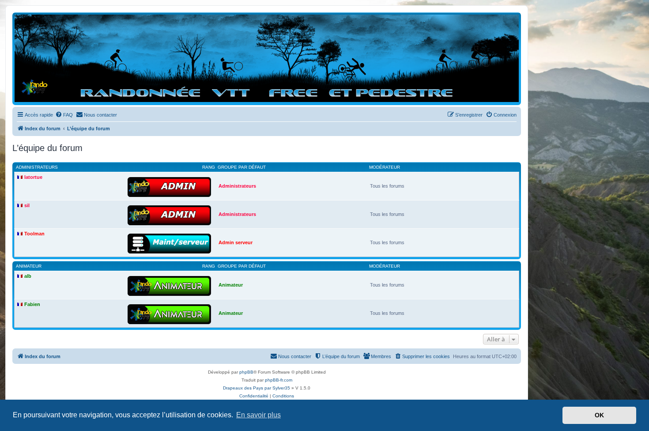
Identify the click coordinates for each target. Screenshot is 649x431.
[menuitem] (64, 115)
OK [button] (599, 415)
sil (27, 205)
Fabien (32, 304)
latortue (33, 177)
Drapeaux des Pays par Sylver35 (256, 388)
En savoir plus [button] (258, 415)
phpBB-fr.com (278, 380)
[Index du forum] (267, 58)
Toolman (34, 233)
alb (27, 276)
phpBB (246, 372)
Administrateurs (37, 167)
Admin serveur (236, 242)
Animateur (29, 266)
